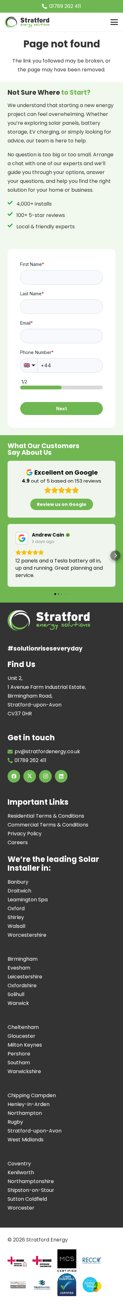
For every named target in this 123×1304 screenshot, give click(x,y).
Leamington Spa (28, 899)
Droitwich (19, 890)
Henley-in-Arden (29, 1104)
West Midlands (26, 1139)
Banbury (18, 882)
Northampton (25, 1113)
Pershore (19, 1053)
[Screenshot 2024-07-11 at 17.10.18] (41, 1285)
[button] (114, 22)
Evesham (19, 967)
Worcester (21, 1207)
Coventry (19, 1163)
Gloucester (21, 1036)
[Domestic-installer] (17, 1261)
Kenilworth (21, 1172)
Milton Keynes (25, 1045)
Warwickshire (24, 1071)
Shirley (16, 917)
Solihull (16, 994)
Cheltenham (23, 1027)
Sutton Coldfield (27, 1199)
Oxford (16, 908)
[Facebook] (14, 776)
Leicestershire (25, 976)
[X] (29, 776)
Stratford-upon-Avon (35, 1130)
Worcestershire (27, 935)
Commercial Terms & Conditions (48, 824)
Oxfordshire (22, 985)
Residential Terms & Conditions (46, 816)
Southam (19, 1062)
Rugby (15, 1122)
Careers (18, 842)
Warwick (18, 1003)
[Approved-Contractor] (41, 1261)
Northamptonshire (31, 1181)
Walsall (16, 926)
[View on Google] (21, 538)
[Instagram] (45, 776)
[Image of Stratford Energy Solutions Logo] (27, 22)
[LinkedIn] (61, 776)
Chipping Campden (32, 1095)
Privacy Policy (25, 833)
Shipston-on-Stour (31, 1190)
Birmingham (23, 959)
